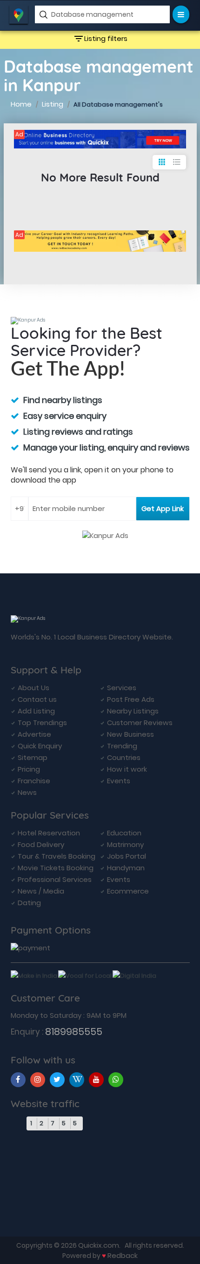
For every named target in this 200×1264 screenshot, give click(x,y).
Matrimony (125, 844)
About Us (33, 688)
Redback (122, 1255)
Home (21, 104)
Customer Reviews (140, 722)
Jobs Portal (126, 856)
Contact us (37, 699)
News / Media (41, 891)
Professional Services (55, 879)
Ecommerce (128, 891)
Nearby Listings (133, 711)
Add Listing (36, 711)
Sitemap (32, 757)
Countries (123, 757)
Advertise (34, 734)
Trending (122, 746)
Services (121, 688)
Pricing (29, 769)
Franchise (34, 781)
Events (118, 781)
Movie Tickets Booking (55, 868)
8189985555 (73, 1031)
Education (124, 833)
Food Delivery (41, 844)
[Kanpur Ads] (100, 139)
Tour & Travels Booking (56, 856)
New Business (130, 734)
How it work (127, 769)
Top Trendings (42, 722)
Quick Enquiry (40, 746)
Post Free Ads (130, 699)
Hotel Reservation (49, 833)
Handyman (126, 868)
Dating (29, 903)
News (27, 792)
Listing (52, 104)
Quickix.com (98, 1245)
